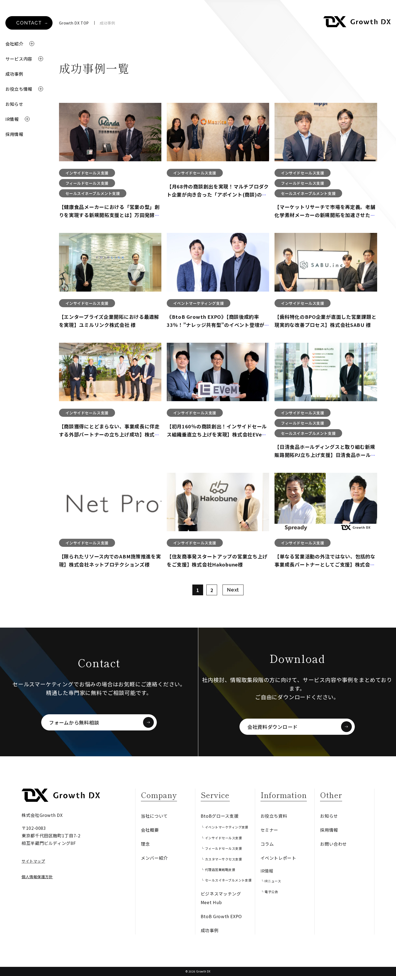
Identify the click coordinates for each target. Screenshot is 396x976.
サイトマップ (33, 861)
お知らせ (14, 104)
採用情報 (14, 134)
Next (233, 590)
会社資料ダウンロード (272, 726)
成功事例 (14, 74)
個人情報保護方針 (37, 876)
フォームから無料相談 (74, 722)
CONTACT (28, 23)
